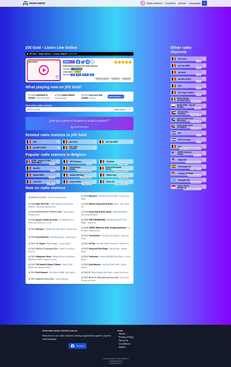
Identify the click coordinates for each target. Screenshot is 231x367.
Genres (182, 3)
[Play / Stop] (142, 3)
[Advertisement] (115, 24)
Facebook (115, 78)
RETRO (85, 75)
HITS (78, 75)
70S (72, 75)
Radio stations (154, 3)
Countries (170, 3)
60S (92, 75)
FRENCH (78, 72)
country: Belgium (60, 54)
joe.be (105, 78)
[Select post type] (122, 109)
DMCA (122, 347)
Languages (195, 3)
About (122, 333)
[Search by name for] (80, 109)
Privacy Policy (126, 337)
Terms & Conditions (125, 342)
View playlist (115, 96)
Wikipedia (127, 78)
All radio (32, 54)
